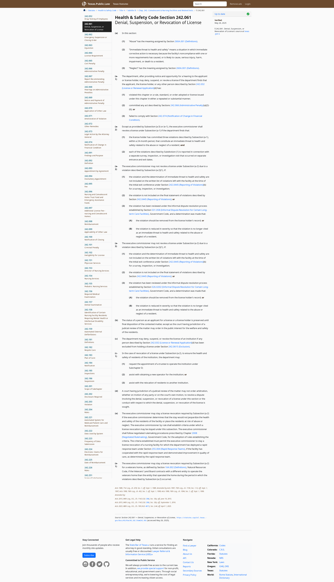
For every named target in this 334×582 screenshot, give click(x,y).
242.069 (94, 100)
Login (247, 3)
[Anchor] (138, 33)
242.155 (96, 285)
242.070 (95, 109)
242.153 (97, 269)
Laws (221, 562)
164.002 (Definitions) (175, 467)
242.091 (94, 154)
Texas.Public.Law (99, 4)
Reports (187, 566)
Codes (222, 545)
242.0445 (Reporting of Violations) (186, 184)
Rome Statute (226, 574)
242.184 (90, 364)
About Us (187, 554)
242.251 (93, 476)
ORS (227, 566)
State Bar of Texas (138, 545)
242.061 (94, 26)
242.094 (95, 177)
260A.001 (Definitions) (186, 41)
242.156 (92, 294)
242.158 (96, 316)
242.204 (88, 411)
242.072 (92, 125)
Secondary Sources (192, 570)
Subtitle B (131, 10)
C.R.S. (222, 549)
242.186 (89, 379)
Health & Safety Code (107, 10)
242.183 (90, 356)
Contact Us (188, 562)
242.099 (96, 230)
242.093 (97, 169)
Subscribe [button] (89, 555)
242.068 (96, 89)
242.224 (94, 452)
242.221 (96, 421)
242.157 (93, 303)
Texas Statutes (120, 3)
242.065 (90, 62)
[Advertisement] (232, 80)
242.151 (92, 261)
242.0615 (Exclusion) (179, 346)
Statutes (91, 10)
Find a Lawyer (189, 545)
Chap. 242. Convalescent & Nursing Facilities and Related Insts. (166, 10)
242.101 (92, 246)
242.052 (96, 17)
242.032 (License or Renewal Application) (171, 342)
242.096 (96, 197)
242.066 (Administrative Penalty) (187, 105)
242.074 (95, 145)
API (184, 558)
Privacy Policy (189, 574)
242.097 (96, 212)
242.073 (97, 134)
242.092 (89, 162)
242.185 (90, 372)
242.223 (92, 441)
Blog (185, 549)
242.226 (88, 469)
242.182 (90, 348)
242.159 (93, 331)
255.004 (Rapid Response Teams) (168, 448)
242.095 (88, 185)
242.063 (89, 46)
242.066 (94, 70)
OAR (221, 566)
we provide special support (150, 568)
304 (147, 498)
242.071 (95, 117)
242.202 (93, 395)
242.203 (88, 403)
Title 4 (122, 10)
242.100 (94, 238)
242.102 (95, 254)
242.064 (94, 54)
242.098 (91, 222)
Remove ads (236, 3)
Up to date (220, 14)
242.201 (93, 387)
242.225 (95, 461)
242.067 (94, 79)
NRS (221, 558)
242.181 (89, 341)
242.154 (92, 277)
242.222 (94, 432)
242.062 (96, 37)
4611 (147, 506)
